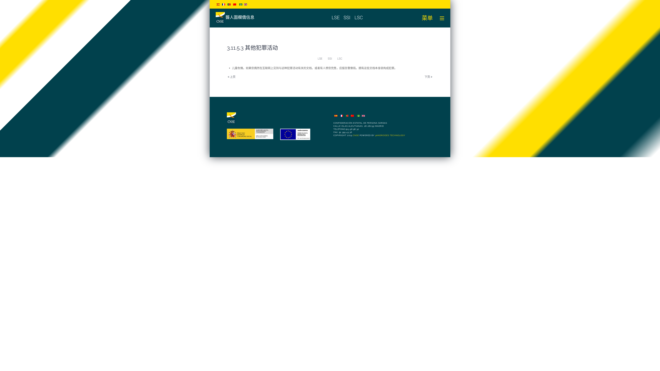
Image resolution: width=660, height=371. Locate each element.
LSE (320, 58)
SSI (330, 58)
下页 (428, 76)
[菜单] (442, 18)
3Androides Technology (390, 135)
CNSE (356, 135)
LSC (339, 58)
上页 (232, 76)
